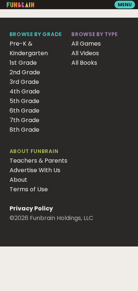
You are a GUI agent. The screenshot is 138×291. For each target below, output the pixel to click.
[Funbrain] (20, 5)
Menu (125, 4)
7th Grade (24, 120)
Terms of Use (29, 189)
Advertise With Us (35, 170)
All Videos (85, 53)
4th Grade (25, 91)
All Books (84, 62)
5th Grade (24, 101)
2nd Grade (25, 72)
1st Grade (23, 62)
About (18, 179)
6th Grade (24, 110)
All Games (86, 43)
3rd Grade (24, 82)
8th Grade (24, 129)
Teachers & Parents (38, 160)
